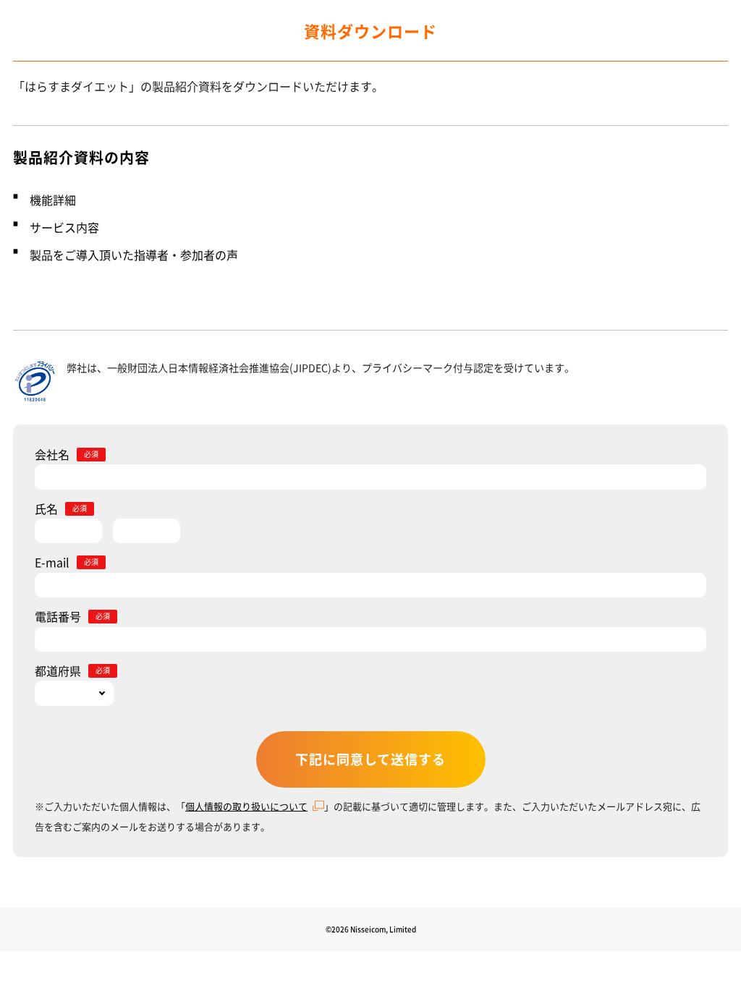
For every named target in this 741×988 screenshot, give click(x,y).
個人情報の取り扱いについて (246, 806)
